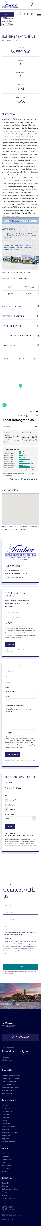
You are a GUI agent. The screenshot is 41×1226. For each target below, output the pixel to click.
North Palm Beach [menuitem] (8, 1126)
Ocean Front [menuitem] (6, 1183)
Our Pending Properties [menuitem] (10, 1078)
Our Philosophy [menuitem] (7, 1159)
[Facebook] (3, 1060)
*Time (7, 696)
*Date (7, 687)
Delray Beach (34, 526)
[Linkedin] (6, 1060)
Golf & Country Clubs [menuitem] (10, 1189)
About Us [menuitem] (5, 1153)
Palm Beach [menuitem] (6, 1129)
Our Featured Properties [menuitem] (11, 1075)
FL (16, 526)
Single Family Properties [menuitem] (11, 1087)
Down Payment (10, 805)
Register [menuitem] (5, 1171)
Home (4, 526)
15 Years (18, 788)
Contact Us (9, 577)
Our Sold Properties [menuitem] (9, 1081)
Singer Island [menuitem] (6, 1135)
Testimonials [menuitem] (6, 1165)
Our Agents (19, 577)
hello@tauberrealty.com (16, 1051)
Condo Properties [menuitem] (8, 1084)
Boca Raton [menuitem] (6, 1108)
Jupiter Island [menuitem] (7, 1123)
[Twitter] (14, 1060)
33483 (5, 529)
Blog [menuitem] (3, 1162)
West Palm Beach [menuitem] (8, 1141)
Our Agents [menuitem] (6, 1156)
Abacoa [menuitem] (5, 1105)
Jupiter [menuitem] (4, 1120)
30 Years (9, 788)
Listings (10, 526)
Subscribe (10, 644)
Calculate (10, 826)
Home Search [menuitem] (7, 1093)
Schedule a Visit (28, 665)
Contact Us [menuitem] (6, 1168)
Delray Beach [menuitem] (7, 1111)
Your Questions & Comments (14, 705)
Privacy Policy (18, 637)
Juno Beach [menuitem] (6, 1117)
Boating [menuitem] (5, 1186)
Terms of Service (10, 762)
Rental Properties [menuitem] (8, 1090)
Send (20, 967)
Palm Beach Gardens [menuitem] (9, 1132)
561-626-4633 (32, 4)
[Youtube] (10, 1060)
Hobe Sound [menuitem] (6, 1114)
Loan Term (8, 782)
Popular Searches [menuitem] (8, 1198)
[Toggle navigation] (37, 5)
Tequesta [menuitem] (5, 1138)
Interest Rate (9, 814)
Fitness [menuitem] (4, 1192)
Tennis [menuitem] (4, 1195)
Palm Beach (23, 526)
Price (6, 796)
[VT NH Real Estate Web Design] (20, 1209)
